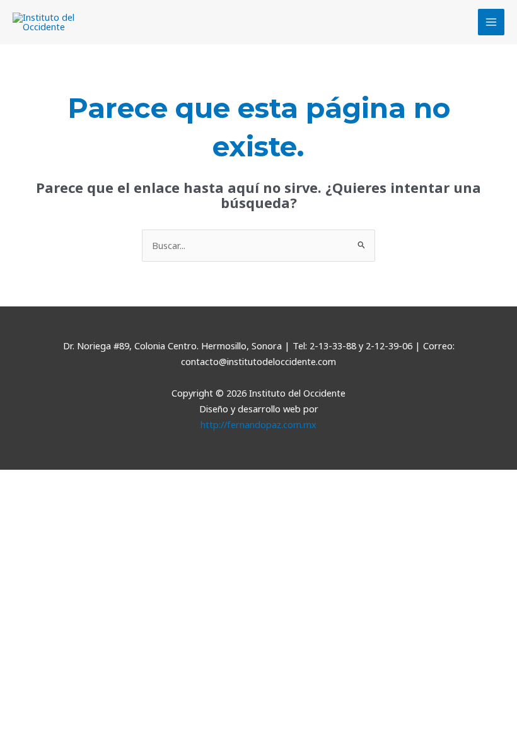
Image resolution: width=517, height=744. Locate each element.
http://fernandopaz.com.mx (258, 424)
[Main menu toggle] (491, 22)
